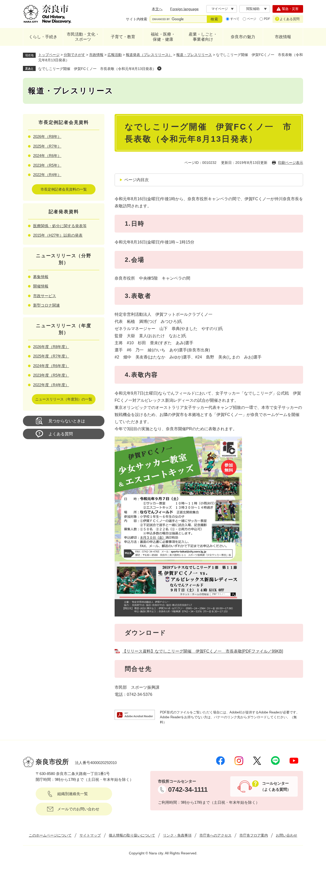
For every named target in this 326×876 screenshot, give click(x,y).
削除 (159, 68)
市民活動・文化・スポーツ (83, 36)
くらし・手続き (43, 37)
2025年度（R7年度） (51, 356)
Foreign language (184, 9)
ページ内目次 (136, 180)
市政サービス (44, 296)
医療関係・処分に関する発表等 (60, 226)
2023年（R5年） (47, 165)
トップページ (49, 55)
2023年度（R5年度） (51, 375)
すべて (234, 19)
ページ (251, 19)
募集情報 (40, 277)
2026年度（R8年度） (51, 346)
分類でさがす (74, 55)
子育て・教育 (123, 37)
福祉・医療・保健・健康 (163, 36)
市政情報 (283, 37)
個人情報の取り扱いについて (132, 835)
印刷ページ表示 (290, 163)
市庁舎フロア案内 (253, 835)
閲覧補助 (253, 9)
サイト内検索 (136, 19)
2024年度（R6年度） (51, 366)
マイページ (219, 9)
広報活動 (114, 55)
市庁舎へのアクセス (215, 835)
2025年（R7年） (47, 146)
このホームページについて (50, 835)
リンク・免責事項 (177, 835)
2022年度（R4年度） (51, 385)
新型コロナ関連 (46, 305)
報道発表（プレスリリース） (149, 55)
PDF (267, 19)
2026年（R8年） (47, 136)
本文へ (157, 9)
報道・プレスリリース (194, 55)
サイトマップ (90, 835)
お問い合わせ (286, 835)
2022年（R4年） (47, 175)
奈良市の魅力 (243, 37)
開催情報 (40, 286)
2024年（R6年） (47, 155)
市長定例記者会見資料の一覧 (63, 189)
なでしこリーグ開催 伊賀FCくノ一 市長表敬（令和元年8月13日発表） (97, 69)
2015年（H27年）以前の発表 (58, 235)
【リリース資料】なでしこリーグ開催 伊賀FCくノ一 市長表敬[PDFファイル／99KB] (202, 651)
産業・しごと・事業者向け (203, 36)
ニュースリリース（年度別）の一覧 (63, 399)
